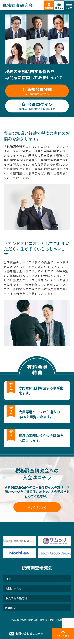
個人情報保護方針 (16, 598)
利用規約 (10, 608)
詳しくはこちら (37, 507)
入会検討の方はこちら (38, 91)
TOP (8, 579)
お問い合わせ (13, 588)
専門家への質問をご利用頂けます (37, 106)
